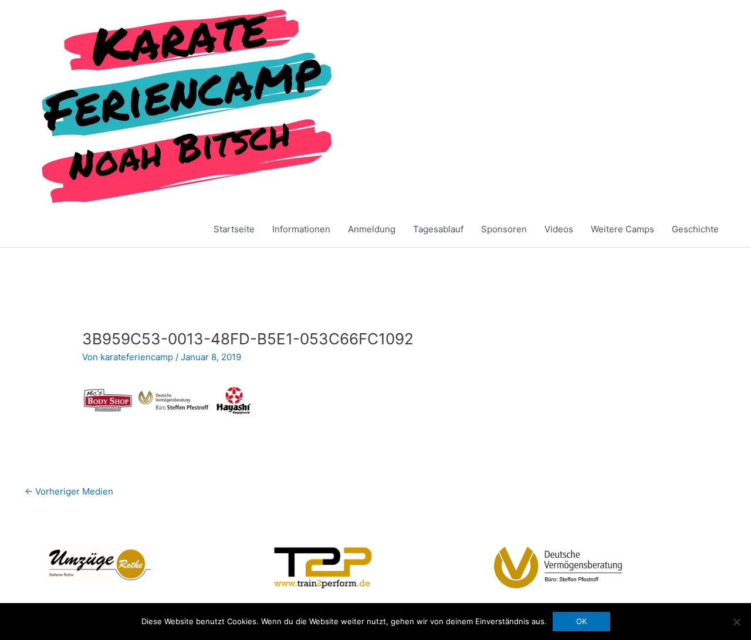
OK (581, 621)
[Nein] (736, 622)
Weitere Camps (622, 229)
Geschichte (695, 229)
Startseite (234, 229)
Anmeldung (371, 229)
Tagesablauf (438, 229)
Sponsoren (504, 229)
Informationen (301, 229)
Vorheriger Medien (69, 491)
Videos (558, 229)
